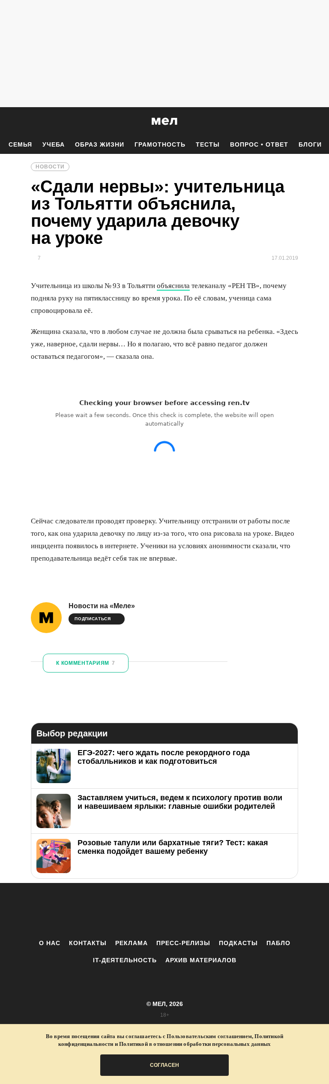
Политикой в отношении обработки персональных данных (195, 1044)
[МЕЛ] (164, 121)
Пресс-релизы (183, 943)
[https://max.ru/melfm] (235, 911)
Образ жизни (99, 144)
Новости (50, 167)
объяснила (173, 286)
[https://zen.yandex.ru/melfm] (117, 911)
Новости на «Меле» (102, 606)
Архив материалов (200, 960)
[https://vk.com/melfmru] (141, 911)
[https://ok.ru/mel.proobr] (211, 911)
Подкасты (238, 943)
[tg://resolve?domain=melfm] (94, 911)
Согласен (164, 1065)
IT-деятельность (125, 960)
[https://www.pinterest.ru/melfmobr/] (188, 911)
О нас (49, 943)
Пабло (278, 943)
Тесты (208, 144)
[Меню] (316, 121)
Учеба (53, 144)
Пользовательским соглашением (209, 1036)
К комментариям (85, 663)
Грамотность (160, 144)
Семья (20, 144)
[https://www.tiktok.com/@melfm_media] (164, 911)
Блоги (310, 144)
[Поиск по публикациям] (8, 121)
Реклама (131, 943)
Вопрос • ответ (259, 144)
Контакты (88, 943)
